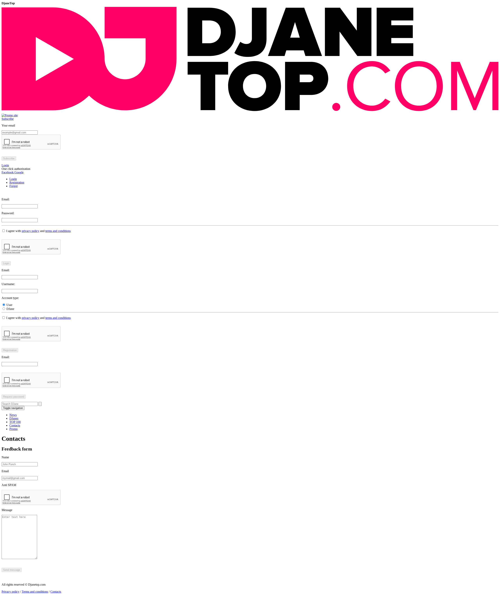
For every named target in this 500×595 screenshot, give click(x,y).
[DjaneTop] (250, 111)
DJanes (13, 418)
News (13, 415)
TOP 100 (15, 422)
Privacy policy (10, 591)
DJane (10, 308)
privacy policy (30, 231)
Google (19, 172)
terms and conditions (58, 231)
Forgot (13, 186)
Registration (16, 182)
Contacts (14, 425)
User (9, 305)
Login (13, 179)
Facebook (8, 172)
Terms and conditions (35, 591)
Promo (13, 429)
